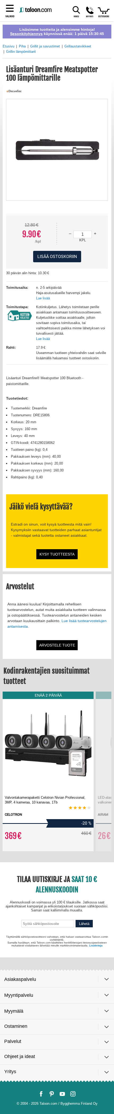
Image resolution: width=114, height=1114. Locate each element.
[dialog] (57, 557)
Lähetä (84, 1077)
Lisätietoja (96, 1096)
